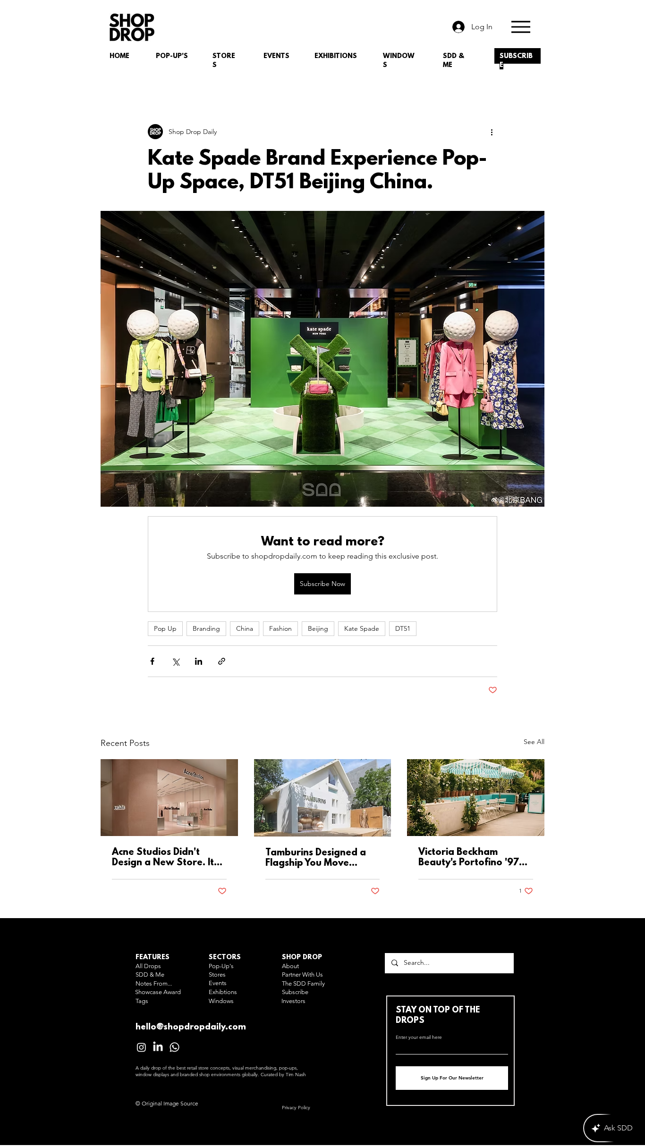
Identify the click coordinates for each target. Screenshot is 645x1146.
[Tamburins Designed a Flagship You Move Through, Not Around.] (322, 797)
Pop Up (165, 628)
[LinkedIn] (158, 1047)
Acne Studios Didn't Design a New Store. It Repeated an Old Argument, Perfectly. (163, 857)
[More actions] (491, 131)
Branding (206, 628)
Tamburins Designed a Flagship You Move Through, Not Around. (315, 858)
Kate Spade (361, 628)
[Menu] (520, 26)
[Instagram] (141, 1047)
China (244, 628)
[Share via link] (221, 661)
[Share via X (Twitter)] (175, 661)
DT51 (402, 628)
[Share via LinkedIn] (198, 661)
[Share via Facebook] (152, 661)
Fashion (280, 628)
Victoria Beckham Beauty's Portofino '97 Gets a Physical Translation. (468, 857)
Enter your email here (419, 1037)
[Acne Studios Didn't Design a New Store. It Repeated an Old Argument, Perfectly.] (169, 797)
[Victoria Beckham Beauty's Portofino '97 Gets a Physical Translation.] (475, 797)
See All (534, 741)
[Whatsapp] (174, 1047)
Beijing (318, 628)
